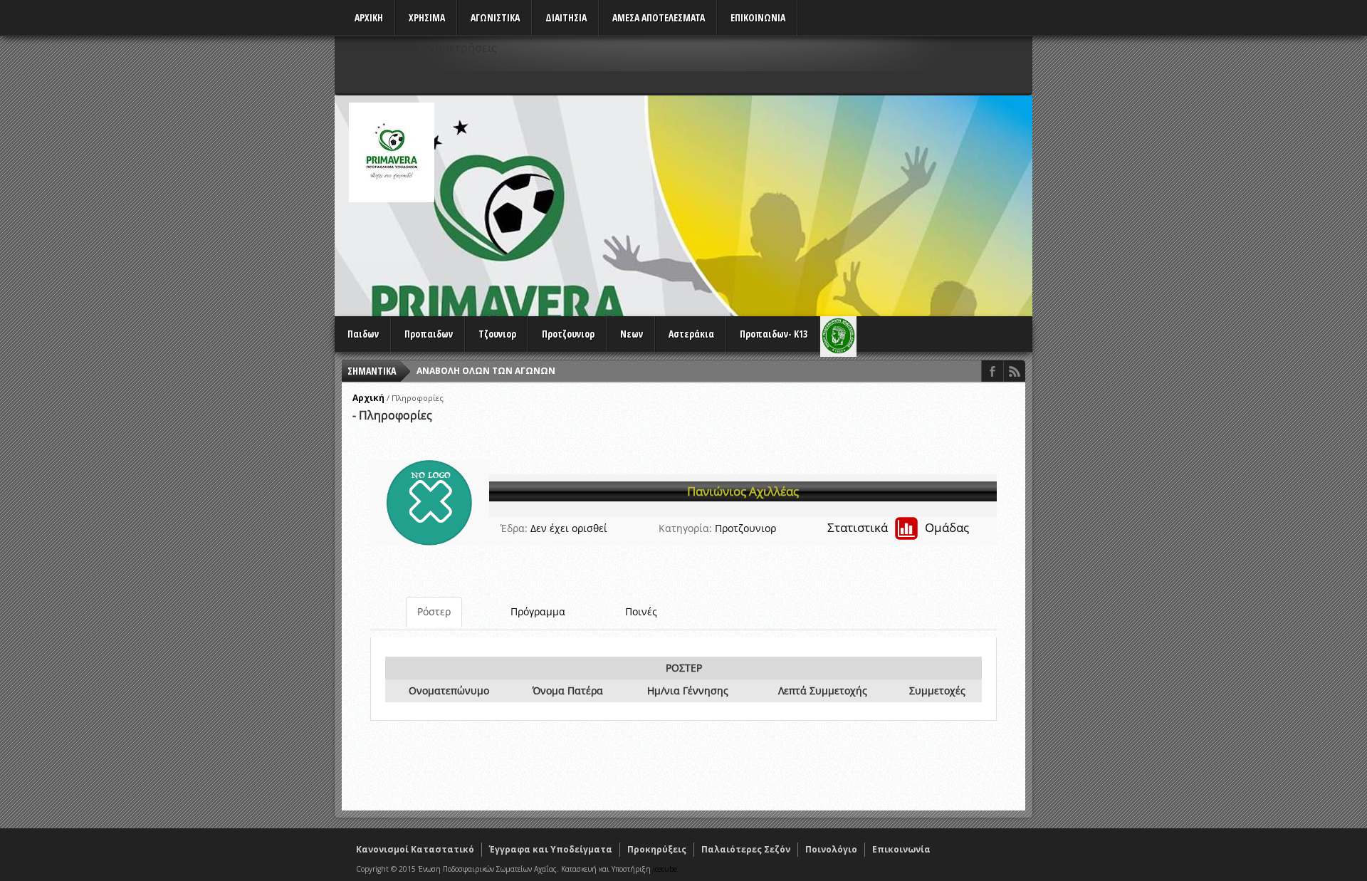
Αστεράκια (691, 333)
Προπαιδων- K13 (773, 333)
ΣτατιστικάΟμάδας (898, 527)
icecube (665, 869)
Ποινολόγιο (831, 849)
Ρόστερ (434, 611)
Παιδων (363, 333)
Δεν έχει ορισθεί (568, 528)
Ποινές (641, 611)
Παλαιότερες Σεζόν (745, 849)
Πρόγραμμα (537, 611)
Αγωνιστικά (495, 17)
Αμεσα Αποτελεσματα (658, 17)
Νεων (631, 333)
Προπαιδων (428, 333)
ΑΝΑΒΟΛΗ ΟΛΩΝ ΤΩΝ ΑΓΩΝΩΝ (486, 371)
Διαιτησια (566, 17)
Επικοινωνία (901, 849)
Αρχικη (369, 17)
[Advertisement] (773, 202)
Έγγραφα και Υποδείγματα (550, 849)
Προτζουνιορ (568, 333)
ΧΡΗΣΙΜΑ (427, 17)
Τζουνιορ (497, 333)
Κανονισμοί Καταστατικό (415, 849)
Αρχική (368, 398)
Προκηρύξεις (656, 849)
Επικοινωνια (757, 17)
